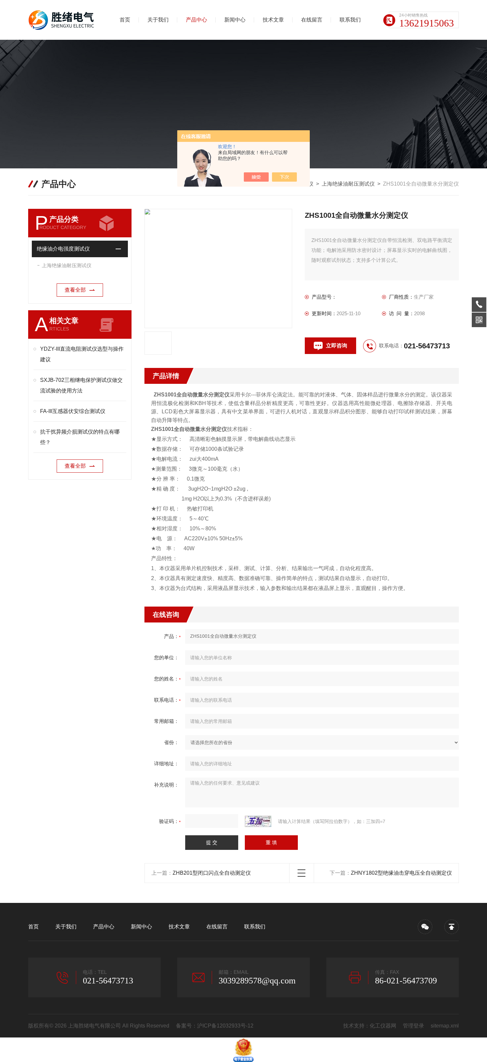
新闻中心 (234, 20)
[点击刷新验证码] (258, 821)
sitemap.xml (445, 1026)
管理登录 (413, 1026)
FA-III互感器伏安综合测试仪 (72, 411)
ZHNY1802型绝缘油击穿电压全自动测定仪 (401, 873)
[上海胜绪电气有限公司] (63, 19)
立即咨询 (336, 345)
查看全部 (75, 290)
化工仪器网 (383, 1026)
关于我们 (158, 20)
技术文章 (273, 20)
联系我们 (350, 20)
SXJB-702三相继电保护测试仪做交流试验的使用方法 (81, 385)
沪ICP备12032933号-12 (225, 1026)
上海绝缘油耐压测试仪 (348, 184)
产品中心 (196, 20)
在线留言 (311, 20)
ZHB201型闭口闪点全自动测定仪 (212, 873)
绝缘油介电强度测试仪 (63, 249)
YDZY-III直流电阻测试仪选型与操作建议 (82, 354)
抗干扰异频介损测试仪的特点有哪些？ (80, 437)
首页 (125, 20)
